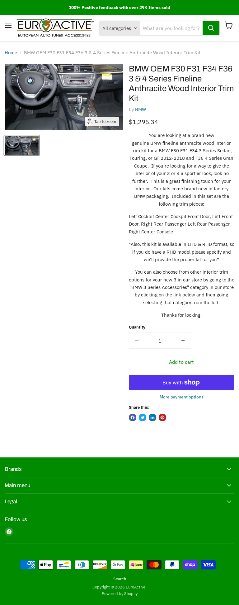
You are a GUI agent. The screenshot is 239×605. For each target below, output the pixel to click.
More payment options (182, 396)
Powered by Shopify (120, 593)
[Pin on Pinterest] (162, 417)
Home (11, 52)
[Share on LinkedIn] (152, 417)
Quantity (137, 327)
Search (119, 579)
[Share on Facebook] (132, 417)
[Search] (211, 28)
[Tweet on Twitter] (142, 417)
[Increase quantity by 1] (183, 341)
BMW (140, 109)
